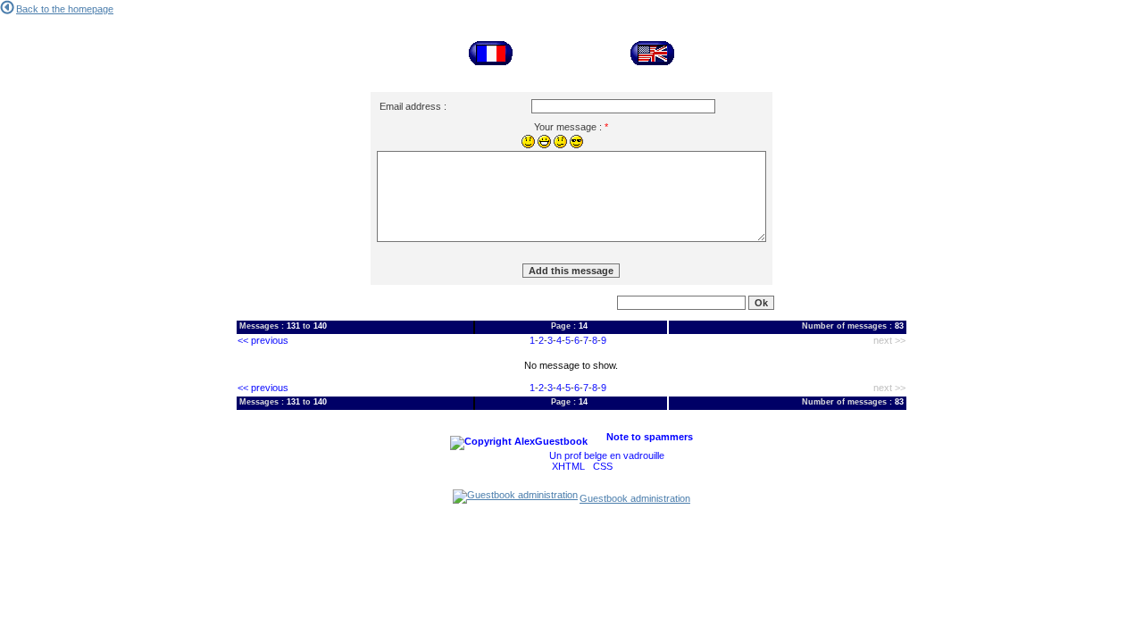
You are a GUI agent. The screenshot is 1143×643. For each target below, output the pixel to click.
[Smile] (528, 141)
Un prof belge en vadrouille (606, 455)
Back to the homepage (64, 9)
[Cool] (576, 141)
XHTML (568, 466)
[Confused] (560, 141)
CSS (603, 466)
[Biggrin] (544, 141)
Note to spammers (649, 436)
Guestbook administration (635, 498)
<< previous (263, 340)
